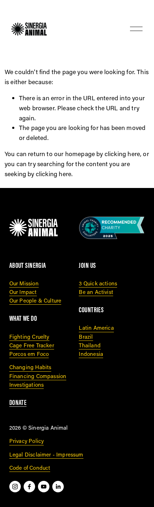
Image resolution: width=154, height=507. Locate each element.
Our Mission (24, 283)
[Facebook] (29, 486)
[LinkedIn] (58, 486)
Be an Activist (96, 291)
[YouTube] (43, 486)
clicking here (122, 154)
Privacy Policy (26, 440)
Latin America (96, 327)
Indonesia (91, 353)
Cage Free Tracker (31, 345)
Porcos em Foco (29, 353)
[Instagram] (15, 486)
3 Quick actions (98, 283)
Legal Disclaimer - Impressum (46, 454)
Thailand (89, 345)
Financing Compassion (37, 376)
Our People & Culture (35, 300)
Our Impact (23, 291)
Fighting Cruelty (29, 336)
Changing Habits (30, 367)
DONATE (18, 402)
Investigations (26, 384)
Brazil (86, 336)
